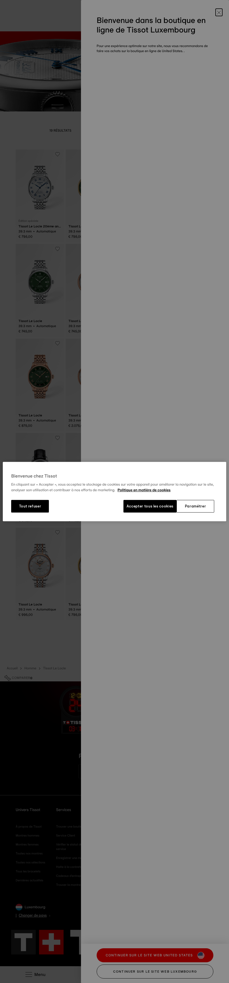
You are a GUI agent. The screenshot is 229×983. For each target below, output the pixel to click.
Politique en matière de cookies (144, 490)
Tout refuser (30, 506)
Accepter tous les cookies (150, 506)
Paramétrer (195, 506)
